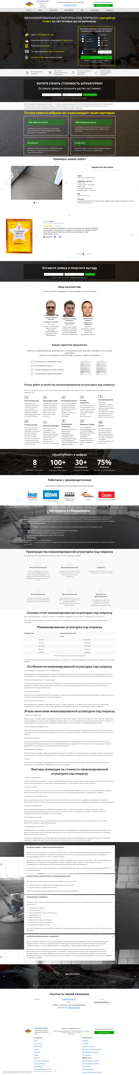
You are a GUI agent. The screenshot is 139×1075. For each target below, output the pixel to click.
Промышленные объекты (90, 1052)
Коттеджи (85, 1043)
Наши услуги (38, 1043)
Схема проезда (74, 1008)
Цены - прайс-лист (39, 1063)
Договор (36, 1058)
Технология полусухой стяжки (91, 1072)
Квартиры (85, 1041)
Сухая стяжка (86, 1066)
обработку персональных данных (100, 61)
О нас (35, 1041)
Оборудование (38, 1066)
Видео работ (38, 1046)
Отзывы (36, 1055)
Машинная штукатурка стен (91, 1061)
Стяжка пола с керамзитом (90, 1063)
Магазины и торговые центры (91, 1049)
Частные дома (86, 1055)
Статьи (36, 1049)
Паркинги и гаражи (88, 1046)
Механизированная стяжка (42, 1069)
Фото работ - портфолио (41, 1061)
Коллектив (37, 1052)
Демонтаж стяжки (87, 1069)
